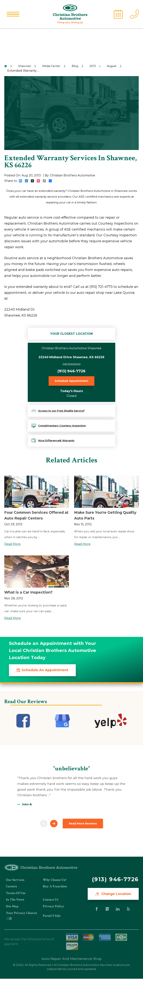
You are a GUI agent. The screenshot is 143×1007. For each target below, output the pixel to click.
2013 (93, 66)
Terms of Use (16, 893)
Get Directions (71, 363)
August (111, 66)
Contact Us (50, 899)
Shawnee (24, 66)
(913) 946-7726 (71, 371)
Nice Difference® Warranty (56, 440)
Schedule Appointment (71, 381)
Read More (12, 544)
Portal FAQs (52, 916)
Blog (75, 66)
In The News (15, 899)
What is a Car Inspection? (28, 592)
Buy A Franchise (55, 886)
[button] (13, 14)
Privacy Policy (53, 906)
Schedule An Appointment (45, 670)
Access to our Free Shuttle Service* (61, 410)
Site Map (12, 906)
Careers (11, 886)
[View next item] (54, 823)
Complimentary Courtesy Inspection (62, 425)
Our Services (15, 880)
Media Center (51, 66)
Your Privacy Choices (21, 913)
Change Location (115, 894)
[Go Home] (5, 66)
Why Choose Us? (54, 880)
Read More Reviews (83, 823)
